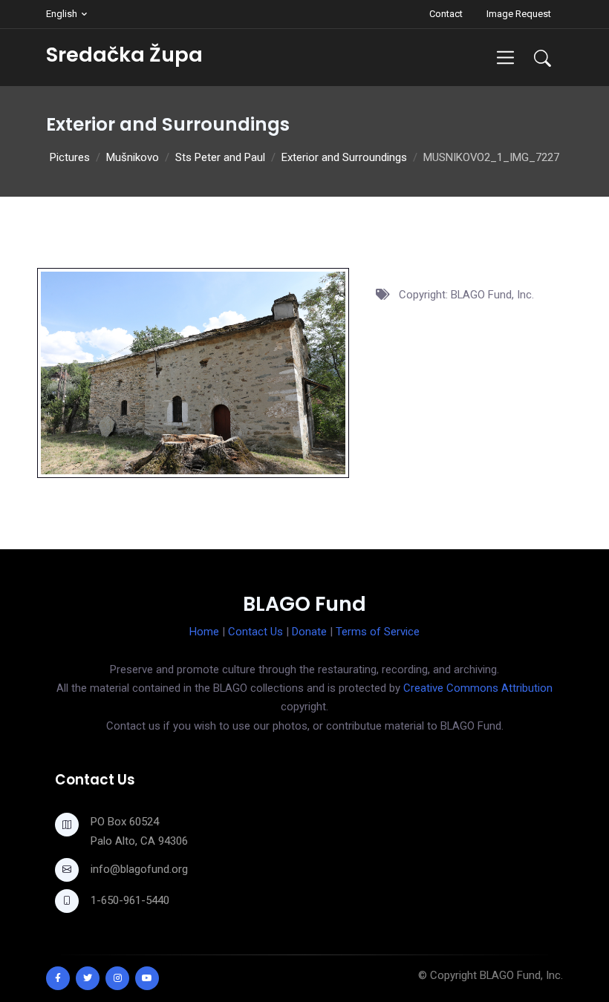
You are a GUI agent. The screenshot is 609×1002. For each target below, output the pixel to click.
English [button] (61, 13)
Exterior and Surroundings (344, 157)
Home (204, 631)
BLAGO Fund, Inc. (521, 975)
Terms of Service (378, 631)
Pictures (70, 157)
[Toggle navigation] (505, 57)
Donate (309, 631)
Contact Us (255, 631)
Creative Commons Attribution (478, 688)
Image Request (518, 13)
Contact (446, 13)
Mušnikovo (132, 157)
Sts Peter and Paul (220, 157)
